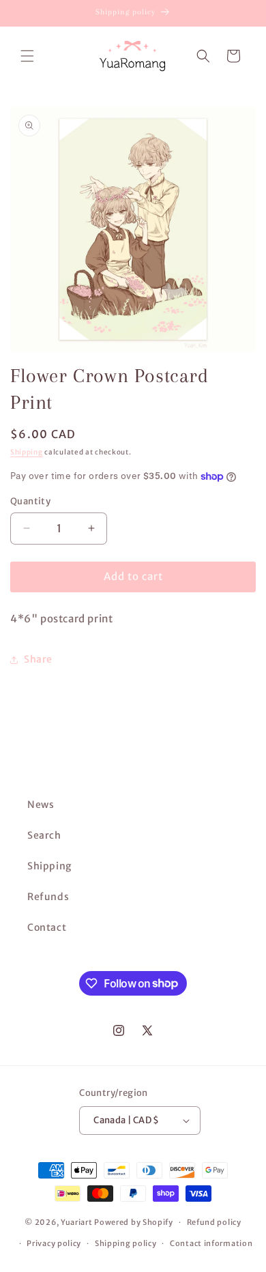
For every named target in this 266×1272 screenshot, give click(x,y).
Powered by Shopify (133, 1222)
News (40, 804)
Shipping (26, 452)
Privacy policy (54, 1243)
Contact (46, 927)
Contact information (211, 1243)
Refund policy (214, 1222)
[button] (27, 56)
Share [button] (38, 659)
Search (44, 835)
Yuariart (77, 1222)
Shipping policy (126, 1243)
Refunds (48, 897)
